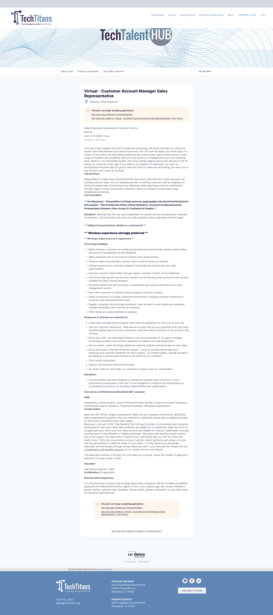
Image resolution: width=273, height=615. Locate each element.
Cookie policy (143, 562)
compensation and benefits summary (104, 449)
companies (88, 71)
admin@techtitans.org (68, 602)
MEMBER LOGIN (247, 14)
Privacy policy (130, 562)
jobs (67, 71)
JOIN (262, 14)
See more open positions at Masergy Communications (137, 531)
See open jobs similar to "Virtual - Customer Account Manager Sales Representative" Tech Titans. (137, 118)
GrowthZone (105, 569)
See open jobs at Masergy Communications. (112, 114)
